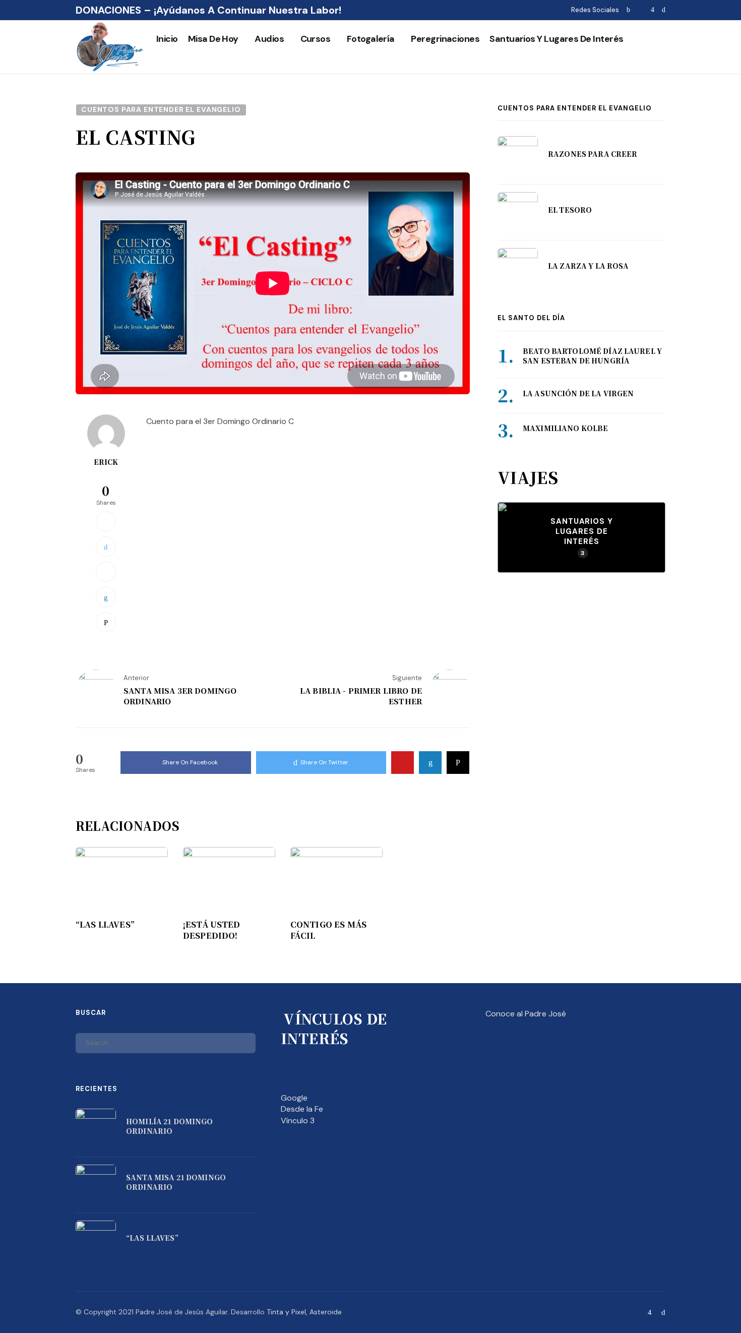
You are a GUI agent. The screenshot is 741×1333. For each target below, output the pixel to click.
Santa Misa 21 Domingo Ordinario (176, 1182)
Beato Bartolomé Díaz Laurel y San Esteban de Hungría (592, 356)
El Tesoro (570, 210)
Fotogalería (371, 39)
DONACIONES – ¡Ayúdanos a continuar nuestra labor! (208, 10)
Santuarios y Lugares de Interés (556, 39)
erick (106, 462)
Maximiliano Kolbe (565, 428)
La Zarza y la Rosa (588, 266)
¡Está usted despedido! (211, 930)
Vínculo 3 (298, 1120)
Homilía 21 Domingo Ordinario (169, 1126)
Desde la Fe (302, 1109)
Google (294, 1098)
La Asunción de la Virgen (578, 393)
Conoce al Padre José (525, 1013)
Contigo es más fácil (328, 930)
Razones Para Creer (593, 154)
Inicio (167, 39)
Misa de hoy (213, 39)
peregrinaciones (445, 39)
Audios (269, 39)
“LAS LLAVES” (105, 924)
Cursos (315, 39)
